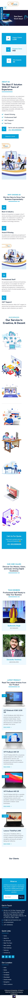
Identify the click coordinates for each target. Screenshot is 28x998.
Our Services (7, 940)
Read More (7, 727)
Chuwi (5, 776)
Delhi (5, 967)
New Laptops (7, 945)
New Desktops (7, 948)
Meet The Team (8, 943)
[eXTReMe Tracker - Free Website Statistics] (14, 996)
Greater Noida (7, 979)
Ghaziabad (7, 977)
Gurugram (6, 972)
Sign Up (21, 897)
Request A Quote (10, 136)
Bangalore (6, 982)
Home (5, 936)
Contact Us (7, 952)
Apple (5, 816)
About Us (6, 938)
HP (4, 695)
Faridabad (6, 974)
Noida (5, 970)
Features (6, 950)
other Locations (8, 984)
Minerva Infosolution (11, 990)
